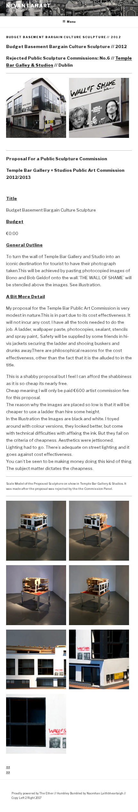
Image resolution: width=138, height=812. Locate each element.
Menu (71, 21)
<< (8, 767)
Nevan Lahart (28, 6)
